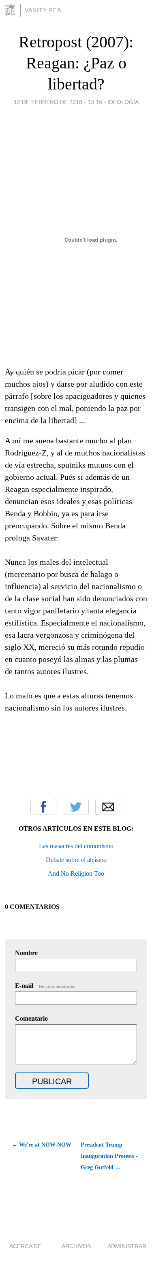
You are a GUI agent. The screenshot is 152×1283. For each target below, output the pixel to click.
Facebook (43, 807)
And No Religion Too (76, 873)
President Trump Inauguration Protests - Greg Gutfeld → (109, 1156)
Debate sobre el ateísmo (76, 859)
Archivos (76, 1246)
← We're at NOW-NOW (41, 1145)
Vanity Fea (43, 10)
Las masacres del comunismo (76, 846)
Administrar (126, 1246)
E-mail (45, 985)
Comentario (31, 1018)
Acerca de (25, 1246)
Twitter (76, 807)
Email (108, 807)
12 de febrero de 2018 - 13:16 (58, 102)
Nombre (26, 952)
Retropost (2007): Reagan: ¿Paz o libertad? (76, 63)
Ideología (123, 102)
